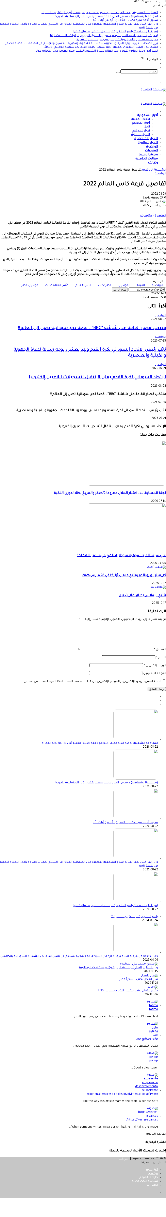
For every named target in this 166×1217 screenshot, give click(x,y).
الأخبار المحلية (140, 119)
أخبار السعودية (147, 115)
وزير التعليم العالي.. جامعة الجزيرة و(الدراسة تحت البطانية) (118, 968)
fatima (153, 1009)
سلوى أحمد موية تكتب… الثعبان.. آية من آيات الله (125, 20)
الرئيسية (160, 170)
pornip (153, 1061)
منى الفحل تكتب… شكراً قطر (138, 979)
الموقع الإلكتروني (154, 673)
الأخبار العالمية (148, 142)
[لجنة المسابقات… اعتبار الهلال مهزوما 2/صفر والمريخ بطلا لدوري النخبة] (126, 485)
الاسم (161, 657)
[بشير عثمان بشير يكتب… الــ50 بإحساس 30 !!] (153, 987)
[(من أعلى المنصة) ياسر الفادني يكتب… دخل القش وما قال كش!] (135, 902)
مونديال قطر (29, 285)
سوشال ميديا (148, 155)
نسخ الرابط (119, 289)
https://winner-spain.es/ (142, 1120)
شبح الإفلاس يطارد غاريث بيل (142, 595)
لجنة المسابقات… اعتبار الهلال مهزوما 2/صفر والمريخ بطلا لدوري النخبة (110, 493)
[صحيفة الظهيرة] (153, 90)
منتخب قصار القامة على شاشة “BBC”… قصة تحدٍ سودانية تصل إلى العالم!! (92, 328)
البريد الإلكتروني (155, 665)
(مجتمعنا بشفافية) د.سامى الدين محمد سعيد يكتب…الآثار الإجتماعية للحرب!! (106, 16)
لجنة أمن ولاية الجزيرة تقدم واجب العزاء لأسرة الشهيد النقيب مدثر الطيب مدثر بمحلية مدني (96, 51)
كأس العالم (83, 285)
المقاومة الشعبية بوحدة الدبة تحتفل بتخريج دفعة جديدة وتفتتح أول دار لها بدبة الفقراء (100, 12)
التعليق (160, 649)
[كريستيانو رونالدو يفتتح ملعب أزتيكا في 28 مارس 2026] (156, 567)
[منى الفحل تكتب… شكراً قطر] (149, 975)
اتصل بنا (152, 1185)
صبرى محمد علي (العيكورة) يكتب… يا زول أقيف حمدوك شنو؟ (117, 39)
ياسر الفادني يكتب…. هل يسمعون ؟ (134, 916)
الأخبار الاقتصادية (146, 138)
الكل (147, 127)
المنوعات (151, 151)
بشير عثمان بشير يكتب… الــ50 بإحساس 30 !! (128, 991)
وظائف (153, 163)
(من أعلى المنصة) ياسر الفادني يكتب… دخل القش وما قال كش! (115, 32)
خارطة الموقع (148, 1177)
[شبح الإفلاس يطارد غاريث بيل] (158, 587)
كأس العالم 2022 (56, 285)
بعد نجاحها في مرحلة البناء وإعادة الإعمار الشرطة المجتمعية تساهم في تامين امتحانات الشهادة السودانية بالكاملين (79, 956)
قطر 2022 (105, 285)
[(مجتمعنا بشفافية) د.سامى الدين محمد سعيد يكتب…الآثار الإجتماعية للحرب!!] (135, 779)
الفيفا (141, 285)
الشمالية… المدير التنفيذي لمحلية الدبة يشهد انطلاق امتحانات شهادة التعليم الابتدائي (100, 47)
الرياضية (152, 147)
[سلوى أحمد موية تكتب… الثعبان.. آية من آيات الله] (135, 818)
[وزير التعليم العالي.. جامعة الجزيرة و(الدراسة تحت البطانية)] (139, 964)
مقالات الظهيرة (146, 159)
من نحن (153, 1173)
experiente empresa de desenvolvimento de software (122, 1094)
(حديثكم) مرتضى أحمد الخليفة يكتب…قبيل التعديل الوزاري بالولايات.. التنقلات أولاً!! (104, 35)
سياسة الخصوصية (145, 1181)
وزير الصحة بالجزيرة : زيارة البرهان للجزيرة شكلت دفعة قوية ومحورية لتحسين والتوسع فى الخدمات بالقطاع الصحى (81, 43)
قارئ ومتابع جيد (147, 1039)
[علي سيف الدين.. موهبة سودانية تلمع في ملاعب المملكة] (126, 547)
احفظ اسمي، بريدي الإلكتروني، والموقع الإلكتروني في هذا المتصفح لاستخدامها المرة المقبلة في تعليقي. (92, 681)
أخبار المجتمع (141, 123)
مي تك (123, 1159)
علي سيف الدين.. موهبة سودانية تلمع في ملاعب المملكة (121, 556)
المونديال (124, 285)
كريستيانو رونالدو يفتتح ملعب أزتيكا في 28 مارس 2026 (124, 575)
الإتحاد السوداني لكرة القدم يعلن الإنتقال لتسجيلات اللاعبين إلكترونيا (97, 377)
